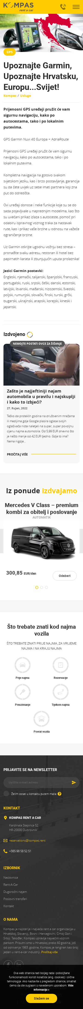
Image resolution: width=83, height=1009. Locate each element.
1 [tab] (36, 587)
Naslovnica (10, 877)
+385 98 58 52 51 (62, 7)
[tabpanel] (41, 541)
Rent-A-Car (10, 885)
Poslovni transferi (15, 899)
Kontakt (8, 906)
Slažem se (41, 998)
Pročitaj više (49, 952)
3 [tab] (46, 587)
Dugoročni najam (15, 892)
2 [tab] (41, 587)
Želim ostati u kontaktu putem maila (34, 794)
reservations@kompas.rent (27, 840)
